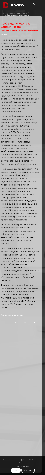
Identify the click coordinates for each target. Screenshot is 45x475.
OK (16, 470)
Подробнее (28, 470)
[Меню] (38, 5)
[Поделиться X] (15, 322)
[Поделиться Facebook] (6, 322)
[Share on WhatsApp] (25, 322)
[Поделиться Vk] (34, 322)
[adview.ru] (18, 5)
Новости (5, 34)
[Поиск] (32, 5)
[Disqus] (20, 366)
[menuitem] (32, 5)
